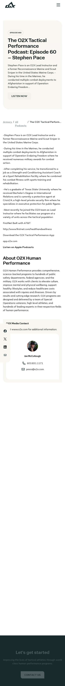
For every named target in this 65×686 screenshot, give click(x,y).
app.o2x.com (10, 241)
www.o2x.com (20, 329)
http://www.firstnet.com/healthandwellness (27, 229)
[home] (10, 5)
